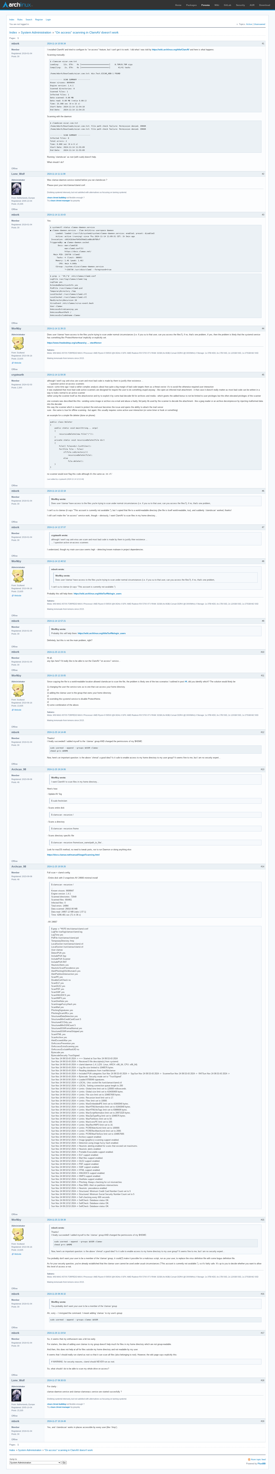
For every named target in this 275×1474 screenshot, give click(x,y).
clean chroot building (56, 198)
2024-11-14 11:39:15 (56, 328)
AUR (252, 5)
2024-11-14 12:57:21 (56, 621)
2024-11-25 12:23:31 (56, 652)
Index (11, 19)
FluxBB (262, 1463)
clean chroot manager (60, 201)
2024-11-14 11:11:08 (56, 174)
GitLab (227, 5)
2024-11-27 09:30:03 (56, 1380)
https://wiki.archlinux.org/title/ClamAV (170, 49)
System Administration (36, 32)
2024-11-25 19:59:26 (56, 866)
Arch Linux (17, 5)
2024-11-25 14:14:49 (56, 732)
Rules (20, 19)
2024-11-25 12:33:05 (56, 675)
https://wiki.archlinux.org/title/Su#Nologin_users (97, 593)
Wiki (217, 5)
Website (17, 363)
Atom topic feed (258, 1459)
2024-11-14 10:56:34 (56, 43)
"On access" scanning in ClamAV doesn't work (87, 32)
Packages (191, 5)
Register (39, 19)
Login (48, 19)
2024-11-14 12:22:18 (56, 491)
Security (240, 5)
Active (249, 24)
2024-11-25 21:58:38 (56, 1220)
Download (264, 5)
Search (29, 19)
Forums (205, 5)
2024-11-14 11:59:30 (56, 375)
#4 (186, 681)
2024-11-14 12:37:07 (56, 527)
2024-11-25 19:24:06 (56, 769)
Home (178, 5)
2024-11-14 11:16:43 (56, 215)
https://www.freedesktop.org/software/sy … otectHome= (74, 343)
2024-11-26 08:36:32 (56, 1294)
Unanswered (259, 24)
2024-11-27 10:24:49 (56, 1421)
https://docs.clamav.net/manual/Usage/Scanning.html (73, 855)
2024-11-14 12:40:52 (56, 561)
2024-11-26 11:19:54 (56, 1333)
